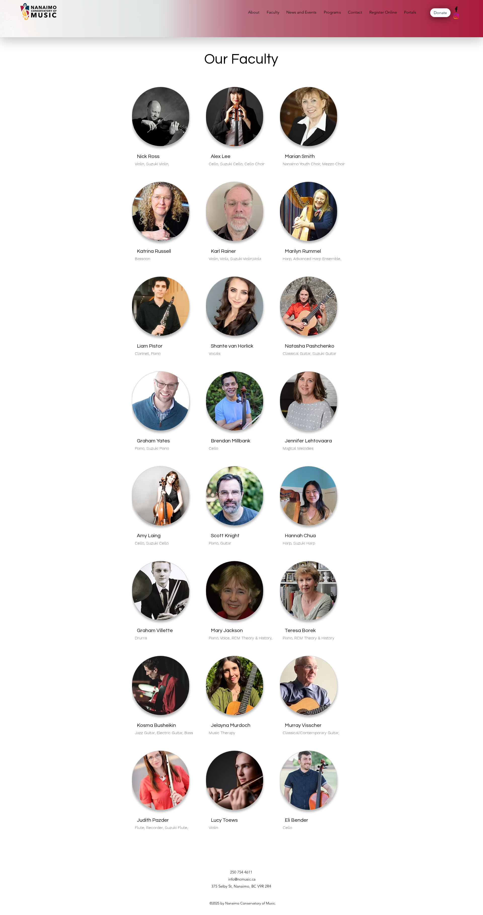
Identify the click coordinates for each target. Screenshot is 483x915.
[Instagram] (456, 16)
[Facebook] (456, 9)
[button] (302, 12)
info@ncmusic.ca (242, 879)
